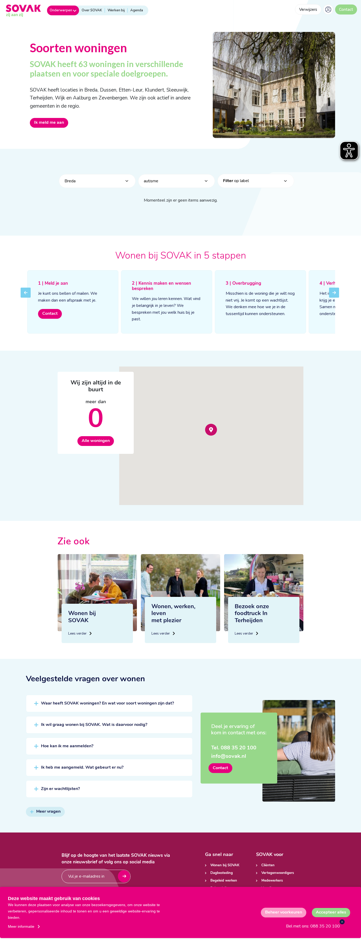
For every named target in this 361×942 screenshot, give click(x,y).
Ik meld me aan (49, 123)
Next (334, 296)
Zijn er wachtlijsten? (60, 789)
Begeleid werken (223, 880)
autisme (151, 181)
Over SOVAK (92, 10)
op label (236, 181)
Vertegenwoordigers (277, 873)
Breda (70, 181)
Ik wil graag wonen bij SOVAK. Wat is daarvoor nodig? (94, 725)
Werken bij (116, 10)
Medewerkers (272, 880)
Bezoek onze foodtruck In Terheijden (252, 614)
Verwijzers (308, 9)
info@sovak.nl (228, 756)
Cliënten (268, 865)
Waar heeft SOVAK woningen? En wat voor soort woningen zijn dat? (107, 703)
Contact (346, 9)
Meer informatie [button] (21, 926)
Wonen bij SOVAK (224, 865)
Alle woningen (96, 441)
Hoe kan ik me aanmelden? (67, 746)
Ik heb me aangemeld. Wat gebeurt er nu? (82, 767)
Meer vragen (48, 812)
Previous (26, 296)
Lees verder (77, 633)
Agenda (136, 10)
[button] (211, 430)
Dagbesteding (221, 873)
